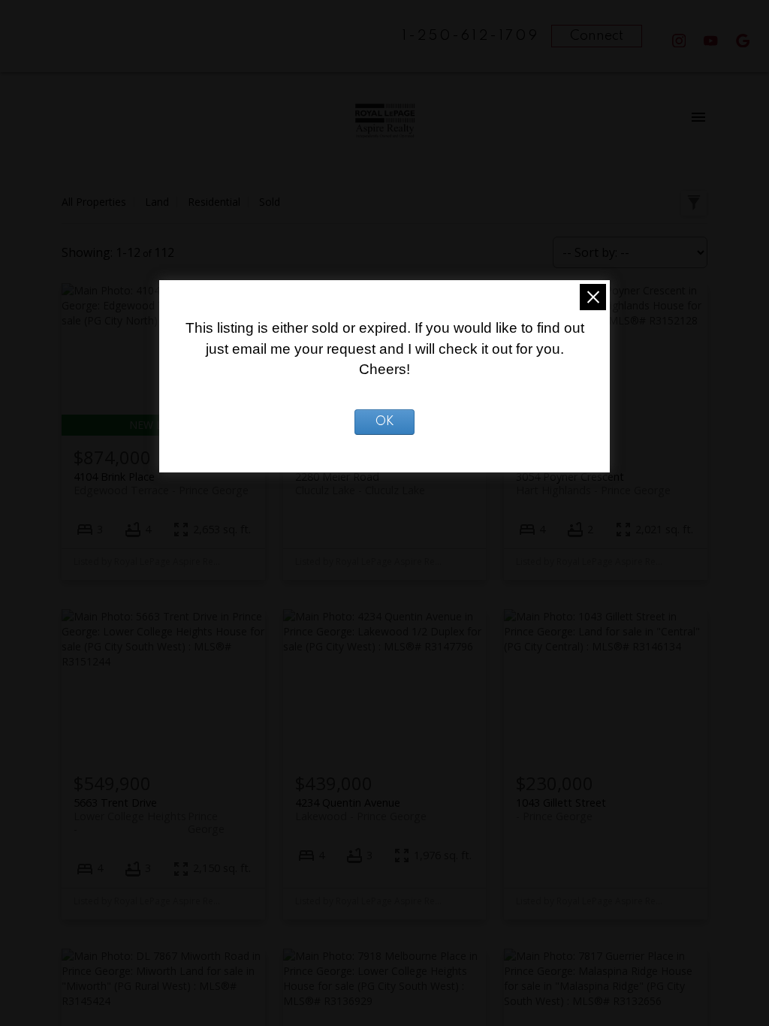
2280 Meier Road (360, 482)
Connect (596, 36)
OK (384, 422)
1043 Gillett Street (561, 808)
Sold (269, 202)
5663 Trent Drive (149, 808)
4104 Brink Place (161, 482)
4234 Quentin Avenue (361, 808)
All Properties (94, 202)
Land (157, 202)
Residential (214, 202)
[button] (679, 41)
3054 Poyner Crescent (593, 482)
